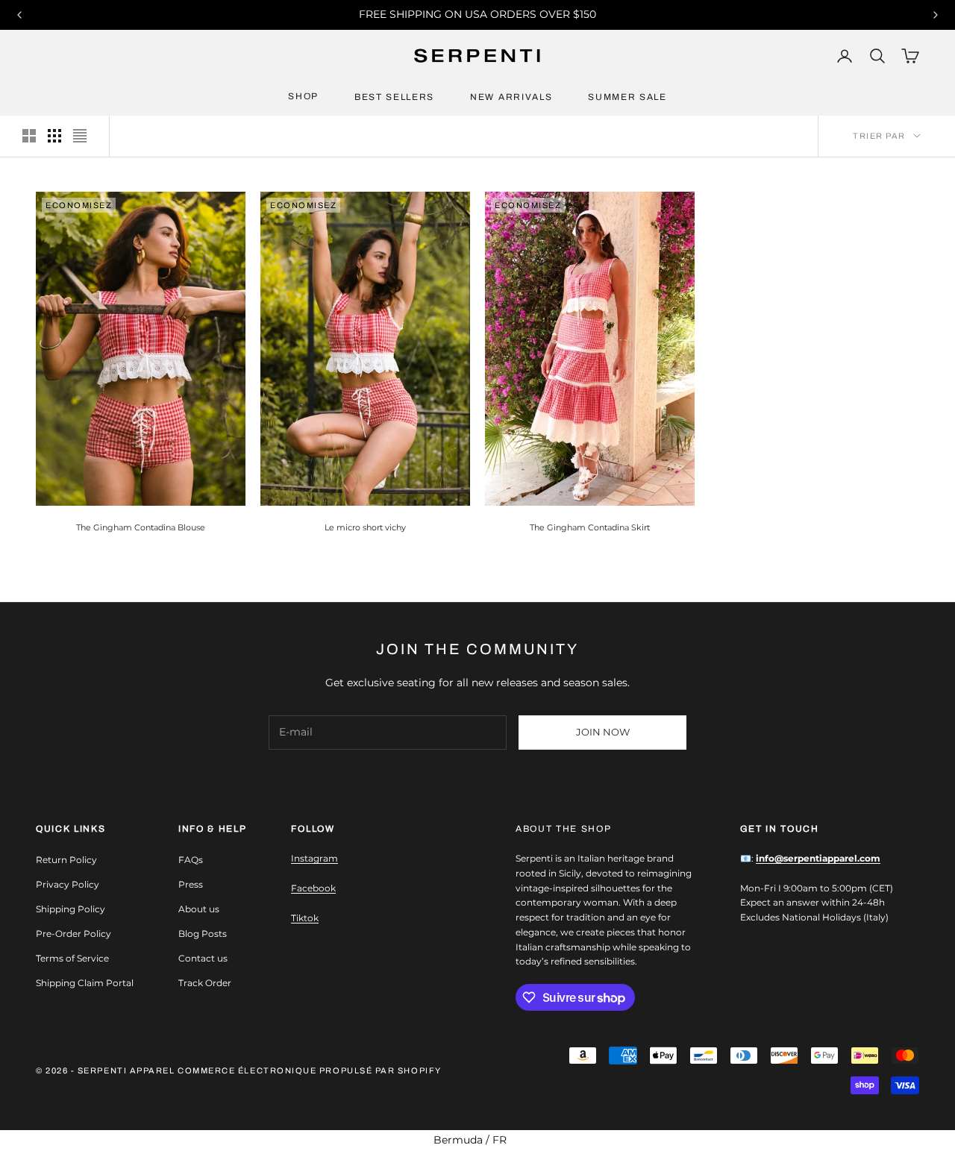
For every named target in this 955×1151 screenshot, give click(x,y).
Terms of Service (72, 958)
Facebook (313, 888)
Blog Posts (202, 933)
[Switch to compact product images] (80, 136)
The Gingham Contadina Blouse (140, 527)
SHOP (303, 96)
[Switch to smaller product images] (54, 136)
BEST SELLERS (394, 97)
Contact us (203, 958)
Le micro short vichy (365, 527)
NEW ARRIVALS (511, 97)
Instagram (314, 858)
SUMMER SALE (627, 97)
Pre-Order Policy (73, 933)
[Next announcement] (936, 15)
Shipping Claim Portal (85, 982)
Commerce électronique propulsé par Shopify (310, 1070)
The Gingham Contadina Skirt (590, 527)
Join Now (603, 732)
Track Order (204, 982)
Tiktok (305, 917)
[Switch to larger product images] (29, 136)
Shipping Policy (70, 909)
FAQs (190, 859)
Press (190, 884)
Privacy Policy (67, 884)
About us (198, 909)
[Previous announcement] (19, 15)
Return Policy (66, 859)
